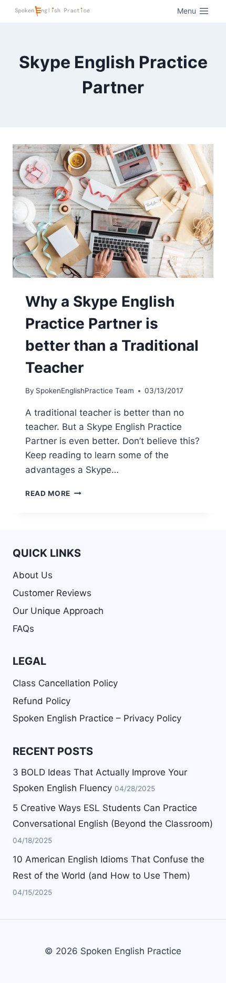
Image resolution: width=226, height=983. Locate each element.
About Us (33, 575)
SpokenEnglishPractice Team (85, 390)
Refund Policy (41, 701)
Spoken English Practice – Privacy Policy (97, 718)
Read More (53, 493)
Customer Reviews (52, 593)
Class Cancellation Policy (65, 683)
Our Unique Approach (58, 611)
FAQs (23, 628)
